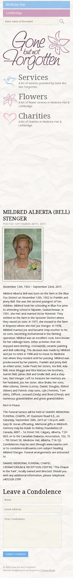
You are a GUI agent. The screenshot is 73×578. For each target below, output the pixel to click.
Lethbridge (14, 13)
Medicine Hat (15, 4)
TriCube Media (47, 570)
